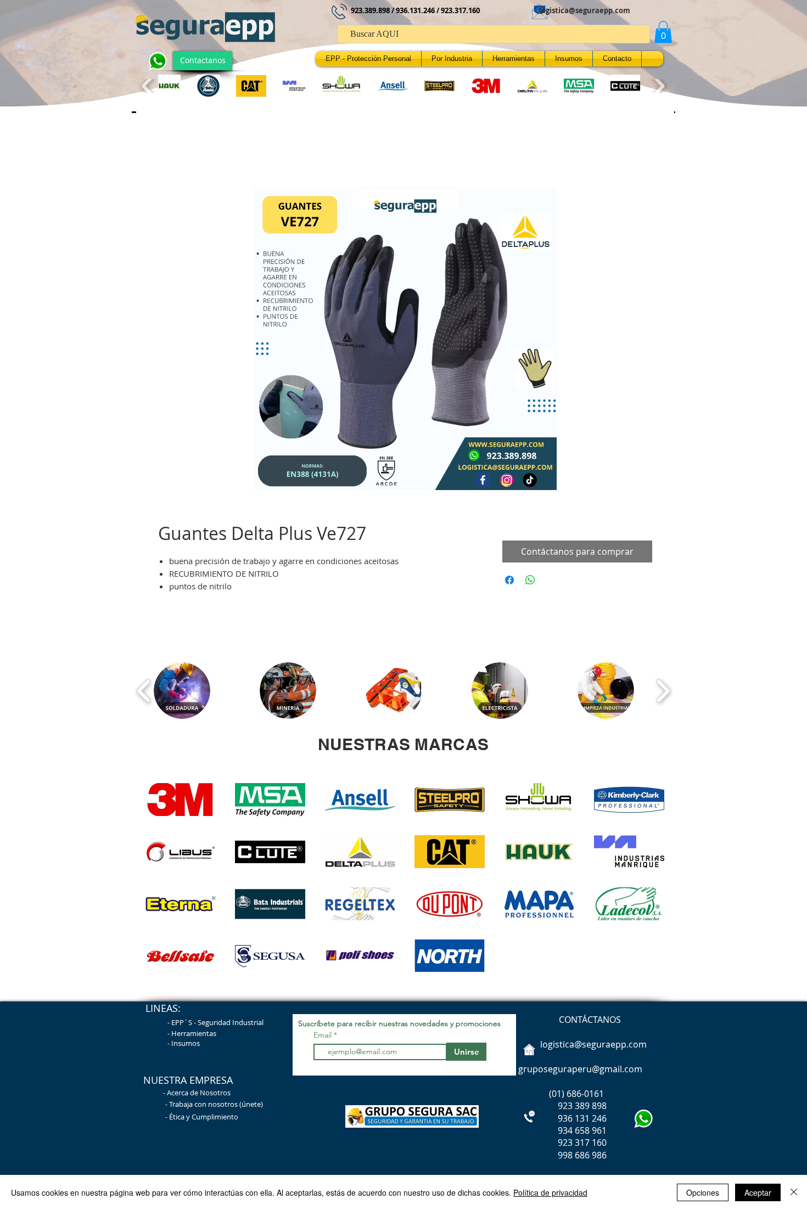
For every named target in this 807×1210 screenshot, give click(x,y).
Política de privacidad (550, 1192)
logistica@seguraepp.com (584, 10)
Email (323, 1035)
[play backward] (148, 86)
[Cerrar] (793, 1192)
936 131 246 (561, 1118)
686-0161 (585, 1094)
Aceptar (757, 1192)
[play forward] (658, 86)
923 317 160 (582, 1142)
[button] (663, 32)
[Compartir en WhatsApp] (530, 580)
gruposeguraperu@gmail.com (580, 1069)
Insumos (185, 1043)
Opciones (702, 1192)
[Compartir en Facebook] (509, 580)
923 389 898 (561, 1106)
